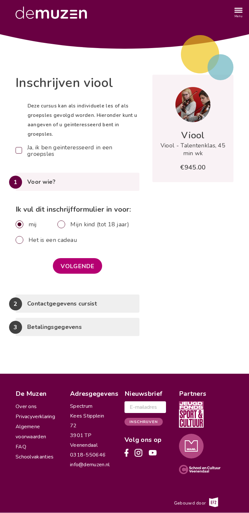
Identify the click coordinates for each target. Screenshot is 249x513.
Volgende (77, 266)
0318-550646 (88, 454)
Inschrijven (143, 421)
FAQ (21, 446)
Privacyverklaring (35, 416)
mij (33, 224)
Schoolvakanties (35, 456)
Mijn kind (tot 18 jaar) (99, 224)
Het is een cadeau (53, 240)
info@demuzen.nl (90, 464)
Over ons (26, 406)
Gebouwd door (191, 503)
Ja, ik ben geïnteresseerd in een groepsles (70, 150)
